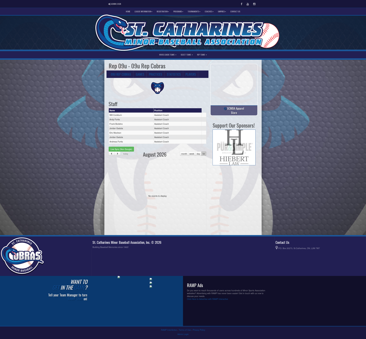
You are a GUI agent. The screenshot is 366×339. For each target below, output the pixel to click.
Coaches (208, 11)
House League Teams (167, 54)
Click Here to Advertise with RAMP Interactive (207, 299)
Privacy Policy (199, 329)
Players (191, 74)
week (191, 153)
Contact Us (235, 11)
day (198, 153)
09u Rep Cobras (121, 74)
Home (128, 11)
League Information (143, 11)
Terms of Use (185, 329)
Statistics (174, 74)
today (125, 153)
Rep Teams (201, 54)
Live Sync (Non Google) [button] (121, 149)
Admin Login (183, 334)
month (184, 153)
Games (140, 74)
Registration (162, 11)
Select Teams (186, 54)
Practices (155, 74)
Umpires (221, 11)
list (204, 153)
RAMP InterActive (169, 329)
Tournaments (193, 11)
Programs (177, 11)
